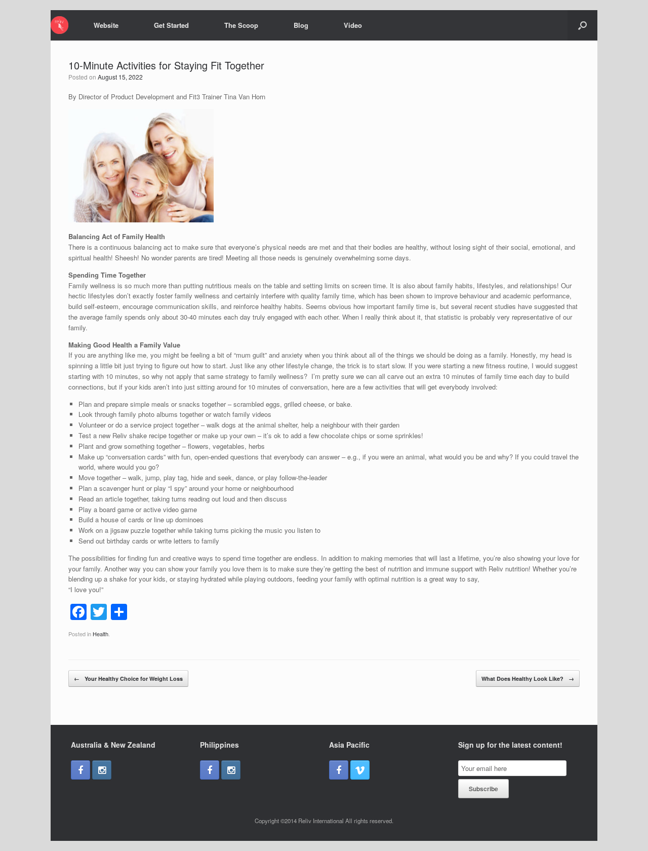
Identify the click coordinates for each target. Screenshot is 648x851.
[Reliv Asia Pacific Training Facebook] (80, 770)
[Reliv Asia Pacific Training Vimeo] (360, 770)
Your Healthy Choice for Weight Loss (128, 678)
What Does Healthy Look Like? (527, 678)
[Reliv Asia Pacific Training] (59, 25)
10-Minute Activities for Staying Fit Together (166, 65)
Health (100, 634)
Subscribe (483, 788)
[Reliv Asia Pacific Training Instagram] (101, 770)
